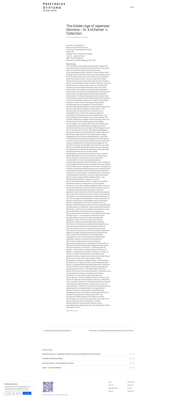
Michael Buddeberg (76, 37)
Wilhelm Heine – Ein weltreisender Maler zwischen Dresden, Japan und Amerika (111, 330)
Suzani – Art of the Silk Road (51, 368)
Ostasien (86, 37)
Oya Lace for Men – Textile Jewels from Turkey (58, 363)
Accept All (27, 393)
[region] (18, 389)
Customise (9, 393)
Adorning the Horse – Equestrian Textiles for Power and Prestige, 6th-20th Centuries (71, 354)
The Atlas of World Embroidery (52, 358)
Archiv (82, 37)
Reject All (18, 393)
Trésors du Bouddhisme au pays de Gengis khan (57, 330)
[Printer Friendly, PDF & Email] (72, 311)
